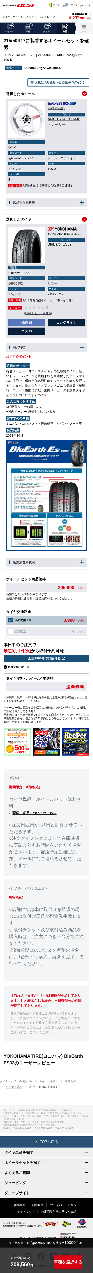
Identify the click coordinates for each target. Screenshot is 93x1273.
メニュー (31, 16)
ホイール (18, 16)
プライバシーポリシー (64, 1205)
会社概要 (19, 1205)
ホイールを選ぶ (48, 1081)
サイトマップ (26, 1211)
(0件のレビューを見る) (38, 313)
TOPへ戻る (49, 1142)
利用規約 (38, 1205)
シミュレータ (47, 16)
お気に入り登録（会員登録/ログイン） (60, 82)
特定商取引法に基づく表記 (58, 1211)
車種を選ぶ (72, 1081)
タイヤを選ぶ (14, 1086)
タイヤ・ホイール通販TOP (16, 1081)
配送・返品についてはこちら (34, 813)
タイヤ (6, 16)
